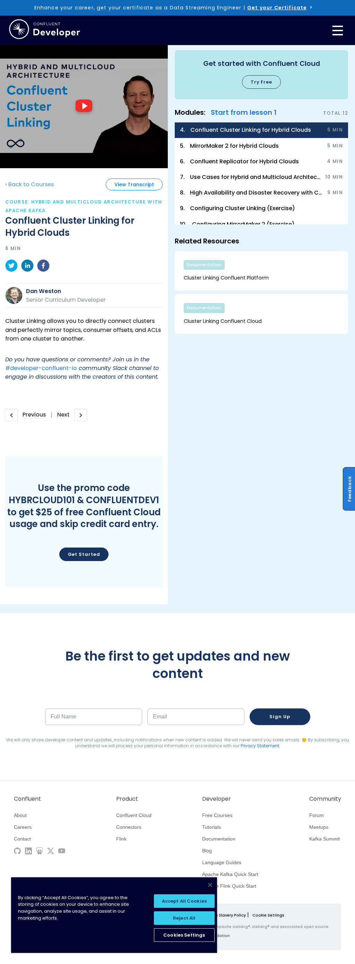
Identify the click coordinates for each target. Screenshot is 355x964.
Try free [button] (261, 82)
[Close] (210, 885)
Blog (207, 850)
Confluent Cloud (133, 815)
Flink (121, 839)
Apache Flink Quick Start (229, 886)
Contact (22, 839)
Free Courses (217, 815)
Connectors (128, 827)
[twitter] (11, 266)
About (20, 815)
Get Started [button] (84, 554)
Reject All (184, 918)
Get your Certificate (277, 7)
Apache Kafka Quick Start (230, 874)
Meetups (318, 827)
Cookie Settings (268, 915)
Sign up (279, 716)
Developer (216, 799)
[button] (261, 74)
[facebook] (43, 266)
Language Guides (221, 862)
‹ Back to (29, 184)
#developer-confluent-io (41, 368)
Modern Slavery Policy (224, 915)
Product (127, 799)
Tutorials (211, 827)
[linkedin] (27, 266)
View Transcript (134, 184)
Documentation (218, 839)
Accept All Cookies (184, 901)
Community (325, 799)
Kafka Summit (324, 839)
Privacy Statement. (260, 746)
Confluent (27, 799)
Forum (316, 815)
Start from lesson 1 (244, 112)
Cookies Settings (184, 935)
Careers (23, 827)
